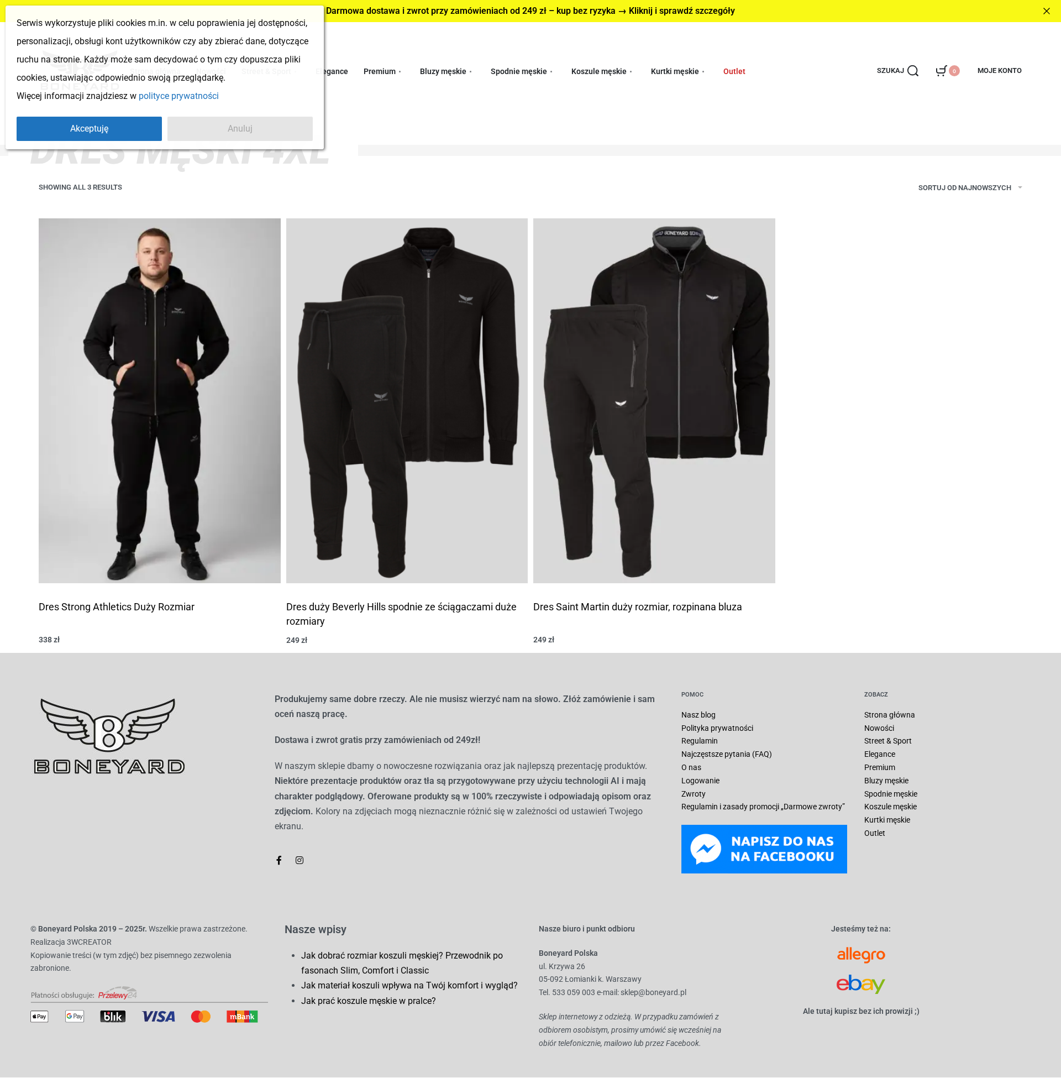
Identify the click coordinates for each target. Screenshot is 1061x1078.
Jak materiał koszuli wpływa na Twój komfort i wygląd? (409, 985)
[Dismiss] (1046, 11)
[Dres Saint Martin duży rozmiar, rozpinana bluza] (654, 400)
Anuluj (240, 128)
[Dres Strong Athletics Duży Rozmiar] (160, 400)
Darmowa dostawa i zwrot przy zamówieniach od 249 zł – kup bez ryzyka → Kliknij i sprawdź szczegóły (530, 11)
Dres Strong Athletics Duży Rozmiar (117, 607)
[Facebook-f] (279, 860)
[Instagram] (299, 860)
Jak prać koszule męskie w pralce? (368, 1001)
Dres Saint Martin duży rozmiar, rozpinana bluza (637, 607)
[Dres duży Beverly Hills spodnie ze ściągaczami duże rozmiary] (407, 400)
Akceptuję (89, 128)
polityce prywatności (179, 96)
